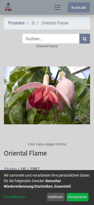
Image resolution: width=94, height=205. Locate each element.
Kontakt (78, 7)
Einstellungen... (16, 197)
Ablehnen (55, 197)
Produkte (16, 22)
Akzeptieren (77, 197)
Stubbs (11, 169)
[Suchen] (84, 39)
